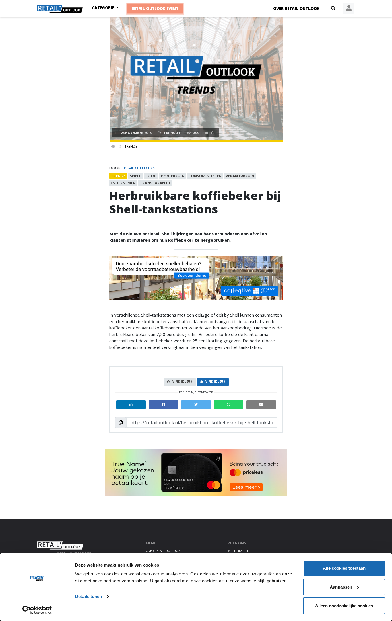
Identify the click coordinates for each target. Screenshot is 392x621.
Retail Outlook (138, 167)
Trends (131, 146)
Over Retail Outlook (296, 8)
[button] (333, 8)
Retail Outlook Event (155, 8)
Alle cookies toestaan (344, 568)
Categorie (103, 7)
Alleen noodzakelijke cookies (344, 605)
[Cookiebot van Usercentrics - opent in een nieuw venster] (37, 610)
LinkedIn (240, 551)
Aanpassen (341, 587)
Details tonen (88, 596)
